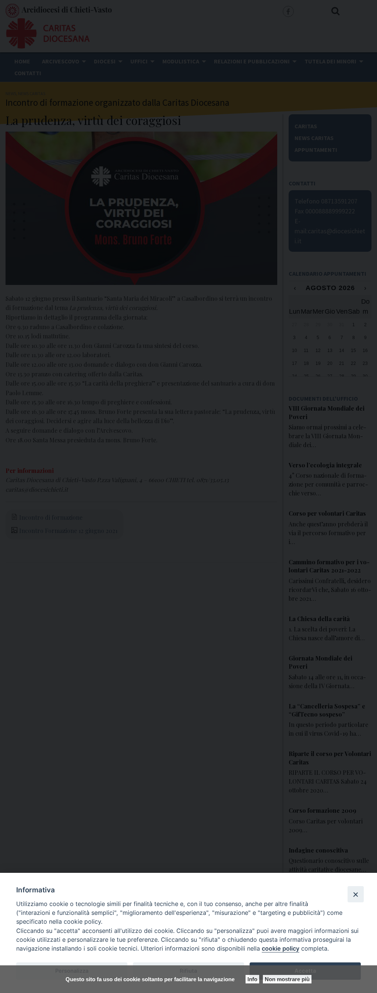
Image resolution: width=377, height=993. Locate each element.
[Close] (356, 894)
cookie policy (280, 948)
